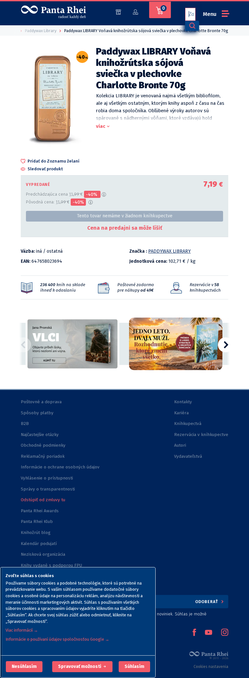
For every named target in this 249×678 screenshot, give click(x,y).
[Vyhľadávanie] (192, 26)
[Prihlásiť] (135, 11)
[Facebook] (194, 633)
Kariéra (181, 413)
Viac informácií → (22, 630)
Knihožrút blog (36, 532)
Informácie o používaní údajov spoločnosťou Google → (57, 639)
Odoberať (207, 601)
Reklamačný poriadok (43, 456)
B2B (25, 423)
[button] (24, 666)
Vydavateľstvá (188, 456)
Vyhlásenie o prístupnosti (47, 478)
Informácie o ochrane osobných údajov (60, 467)
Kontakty (183, 402)
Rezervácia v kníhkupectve (201, 434)
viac (100, 126)
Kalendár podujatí (39, 543)
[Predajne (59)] (118, 11)
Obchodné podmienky (43, 445)
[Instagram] (224, 633)
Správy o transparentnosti (48, 489)
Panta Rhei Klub (37, 521)
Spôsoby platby (37, 413)
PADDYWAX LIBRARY (169, 251)
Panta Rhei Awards (40, 511)
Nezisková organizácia (43, 554)
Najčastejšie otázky (40, 434)
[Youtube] (208, 633)
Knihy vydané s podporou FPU (51, 565)
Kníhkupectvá (187, 423)
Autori (180, 445)
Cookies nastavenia (211, 666)
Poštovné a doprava (41, 402)
